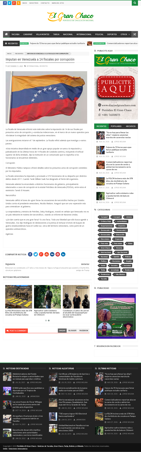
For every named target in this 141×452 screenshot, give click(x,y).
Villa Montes (42, 34)
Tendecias (129, 270)
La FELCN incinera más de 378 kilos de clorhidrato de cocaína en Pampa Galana (18, 312)
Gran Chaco (105, 248)
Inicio (24, 3)
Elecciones (105, 239)
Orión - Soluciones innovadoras (15, 449)
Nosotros (33, 3)
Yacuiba (15, 34)
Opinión (116, 257)
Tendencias (105, 274)
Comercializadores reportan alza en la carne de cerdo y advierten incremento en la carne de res (119, 166)
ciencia (129, 217)
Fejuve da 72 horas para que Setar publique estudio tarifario (47, 43)
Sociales (114, 266)
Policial (99, 34)
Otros (124, 34)
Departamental (89, 43)
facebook (83, 330)
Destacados (105, 235)
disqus (62, 330)
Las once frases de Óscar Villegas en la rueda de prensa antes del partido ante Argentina (27, 404)
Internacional (84, 34)
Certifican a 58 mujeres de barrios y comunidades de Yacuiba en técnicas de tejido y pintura (74, 376)
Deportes (112, 34)
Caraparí (27, 34)
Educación (120, 235)
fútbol (130, 243)
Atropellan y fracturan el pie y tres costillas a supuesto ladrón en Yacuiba (28, 418)
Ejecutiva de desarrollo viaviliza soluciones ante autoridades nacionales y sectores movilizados (27, 432)
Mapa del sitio (58, 3)
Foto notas (118, 243)
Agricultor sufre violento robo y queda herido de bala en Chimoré (46, 312)
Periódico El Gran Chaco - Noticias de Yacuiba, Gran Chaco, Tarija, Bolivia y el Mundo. (50, 446)
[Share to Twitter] (11, 306)
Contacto (45, 3)
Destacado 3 (121, 230)
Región (129, 261)
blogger (72, 330)
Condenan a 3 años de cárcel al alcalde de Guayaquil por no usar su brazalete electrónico (76, 313)
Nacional (68, 34)
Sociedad (127, 266)
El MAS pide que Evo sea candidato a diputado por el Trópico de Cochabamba (28, 390)
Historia (119, 248)
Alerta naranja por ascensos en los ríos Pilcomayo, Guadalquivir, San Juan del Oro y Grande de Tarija (74, 402)
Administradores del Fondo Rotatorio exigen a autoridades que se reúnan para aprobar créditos (28, 376)
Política (104, 261)
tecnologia (115, 270)
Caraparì (116, 217)
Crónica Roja (106, 221)
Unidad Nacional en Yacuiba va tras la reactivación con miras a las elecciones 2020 (74, 427)
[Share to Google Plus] (14, 306)
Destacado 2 (106, 230)
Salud (103, 266)
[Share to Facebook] (8, 306)
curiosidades (122, 221)
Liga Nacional (122, 252)
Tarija (56, 34)
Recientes (19, 53)
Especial (118, 239)
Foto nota (104, 243)
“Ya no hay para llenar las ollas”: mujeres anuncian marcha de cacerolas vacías (118, 135)
